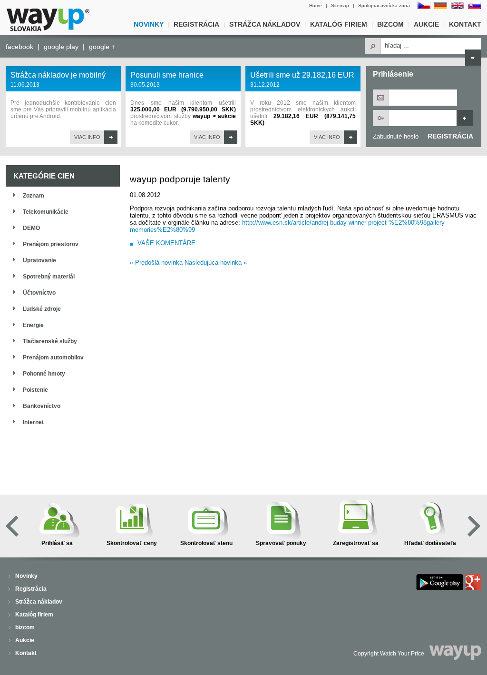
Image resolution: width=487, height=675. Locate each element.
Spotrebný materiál (49, 276)
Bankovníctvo (41, 406)
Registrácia (196, 24)
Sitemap (340, 5)
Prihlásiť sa (57, 543)
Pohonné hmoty (44, 373)
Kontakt (465, 24)
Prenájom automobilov (53, 357)
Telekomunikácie (45, 211)
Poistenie (35, 390)
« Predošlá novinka (156, 262)
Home (315, 5)
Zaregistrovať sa (356, 543)
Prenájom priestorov (50, 244)
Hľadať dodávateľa (430, 543)
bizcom (390, 24)
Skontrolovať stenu (206, 543)
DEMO (31, 228)
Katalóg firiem (338, 24)
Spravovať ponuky (281, 543)
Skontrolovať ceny (132, 543)
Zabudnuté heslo (396, 136)
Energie (33, 325)
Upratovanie (39, 260)
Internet (33, 422)
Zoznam (33, 195)
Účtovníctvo (39, 292)
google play (61, 46)
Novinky (149, 24)
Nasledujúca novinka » (216, 262)
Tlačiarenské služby (50, 341)
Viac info (87, 137)
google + (102, 46)
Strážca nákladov (264, 24)
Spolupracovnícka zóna (384, 5)
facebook (19, 46)
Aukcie (426, 24)
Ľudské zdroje (42, 309)
